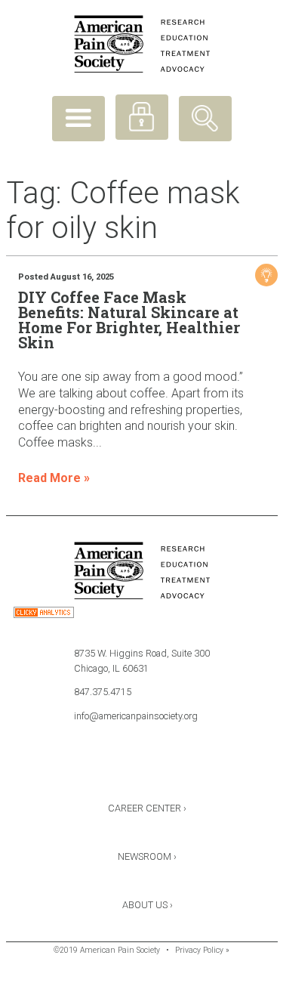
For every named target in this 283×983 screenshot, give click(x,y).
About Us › (147, 904)
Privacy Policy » (202, 950)
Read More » (54, 478)
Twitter (142, 768)
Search (205, 118)
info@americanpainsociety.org (136, 716)
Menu (78, 118)
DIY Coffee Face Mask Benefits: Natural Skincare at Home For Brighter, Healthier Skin (129, 319)
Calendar (182, 768)
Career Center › (147, 808)
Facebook (102, 768)
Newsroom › (147, 856)
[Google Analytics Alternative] (44, 614)
